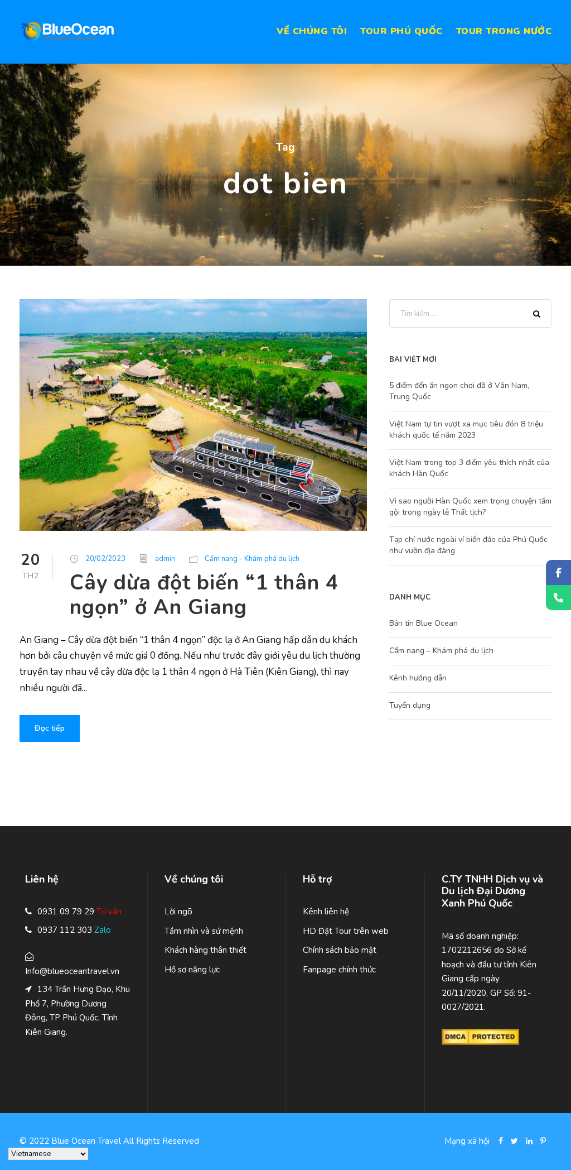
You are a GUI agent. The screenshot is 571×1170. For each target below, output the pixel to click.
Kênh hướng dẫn (418, 678)
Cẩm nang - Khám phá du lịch (252, 559)
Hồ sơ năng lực (192, 969)
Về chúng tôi (312, 31)
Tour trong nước (504, 31)
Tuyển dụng (409, 705)
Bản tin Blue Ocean (423, 623)
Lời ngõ (178, 911)
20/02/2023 (105, 559)
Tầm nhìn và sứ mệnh (203, 931)
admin (165, 559)
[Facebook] (558, 572)
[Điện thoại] (558, 597)
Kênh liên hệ (326, 911)
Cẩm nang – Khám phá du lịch (441, 650)
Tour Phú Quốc (401, 31)
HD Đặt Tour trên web (346, 931)
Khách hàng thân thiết (205, 950)
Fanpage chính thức (339, 969)
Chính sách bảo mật (339, 950)
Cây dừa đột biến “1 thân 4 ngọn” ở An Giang (204, 595)
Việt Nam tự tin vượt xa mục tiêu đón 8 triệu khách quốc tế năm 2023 (466, 429)
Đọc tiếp (50, 728)
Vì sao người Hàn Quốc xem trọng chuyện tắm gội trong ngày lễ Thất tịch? (470, 506)
